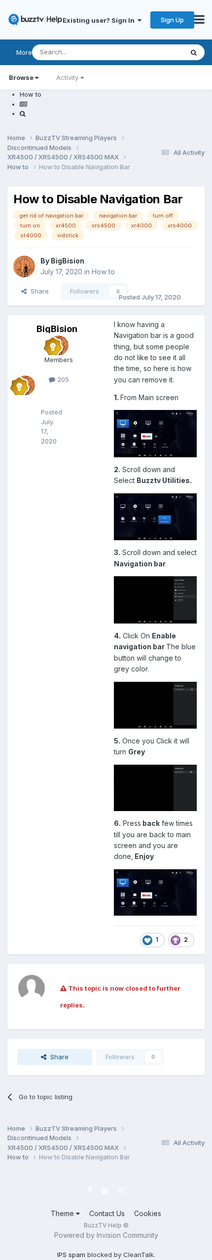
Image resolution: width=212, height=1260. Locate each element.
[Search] (194, 52)
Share (38, 291)
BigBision (67, 261)
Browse (21, 77)
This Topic (154, 52)
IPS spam (71, 1255)
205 (62, 379)
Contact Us (107, 1213)
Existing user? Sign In (100, 20)
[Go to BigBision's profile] (24, 266)
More (24, 52)
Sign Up (172, 20)
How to (103, 271)
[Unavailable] (155, 433)
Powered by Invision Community (106, 1235)
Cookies (147, 1213)
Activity (67, 77)
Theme (63, 1213)
